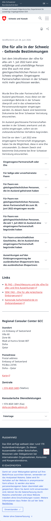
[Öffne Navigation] (47, 18)
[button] (46, 452)
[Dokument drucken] (41, 29)
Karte (5, 375)
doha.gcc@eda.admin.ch (14, 407)
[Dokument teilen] (47, 29)
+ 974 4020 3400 (10, 388)
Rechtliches (7, 503)
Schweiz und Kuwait (18, 18)
